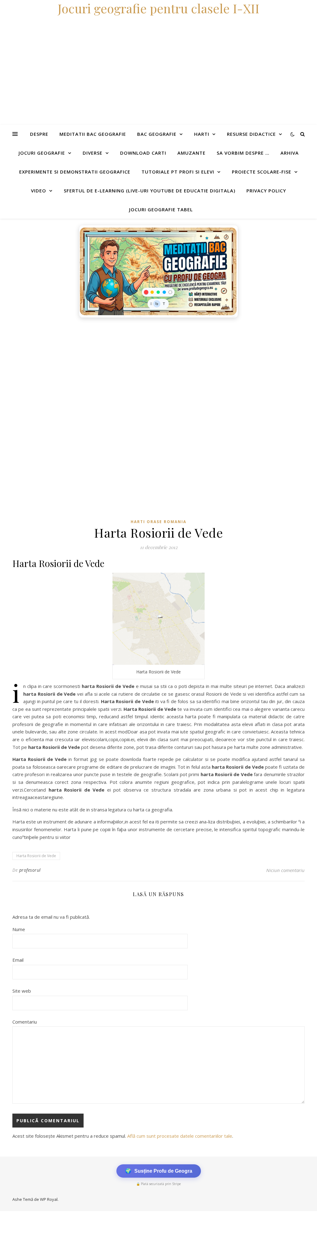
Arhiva (289, 153)
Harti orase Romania (158, 521)
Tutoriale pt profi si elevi (177, 172)
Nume (18, 929)
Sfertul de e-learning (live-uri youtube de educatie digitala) (149, 190)
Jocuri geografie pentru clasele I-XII (158, 8)
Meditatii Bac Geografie (92, 134)
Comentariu (24, 1022)
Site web (21, 991)
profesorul (30, 870)
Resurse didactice (251, 134)
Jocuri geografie (42, 153)
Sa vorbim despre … (243, 153)
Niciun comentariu (285, 870)
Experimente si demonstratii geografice (74, 172)
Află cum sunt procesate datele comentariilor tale (179, 1136)
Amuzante (191, 153)
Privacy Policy (266, 190)
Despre (39, 134)
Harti (201, 134)
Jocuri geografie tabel (161, 209)
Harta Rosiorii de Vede (36, 855)
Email (18, 960)
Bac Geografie (156, 134)
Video (38, 190)
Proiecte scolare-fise (261, 172)
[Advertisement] (158, 367)
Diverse (92, 153)
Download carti (143, 153)
